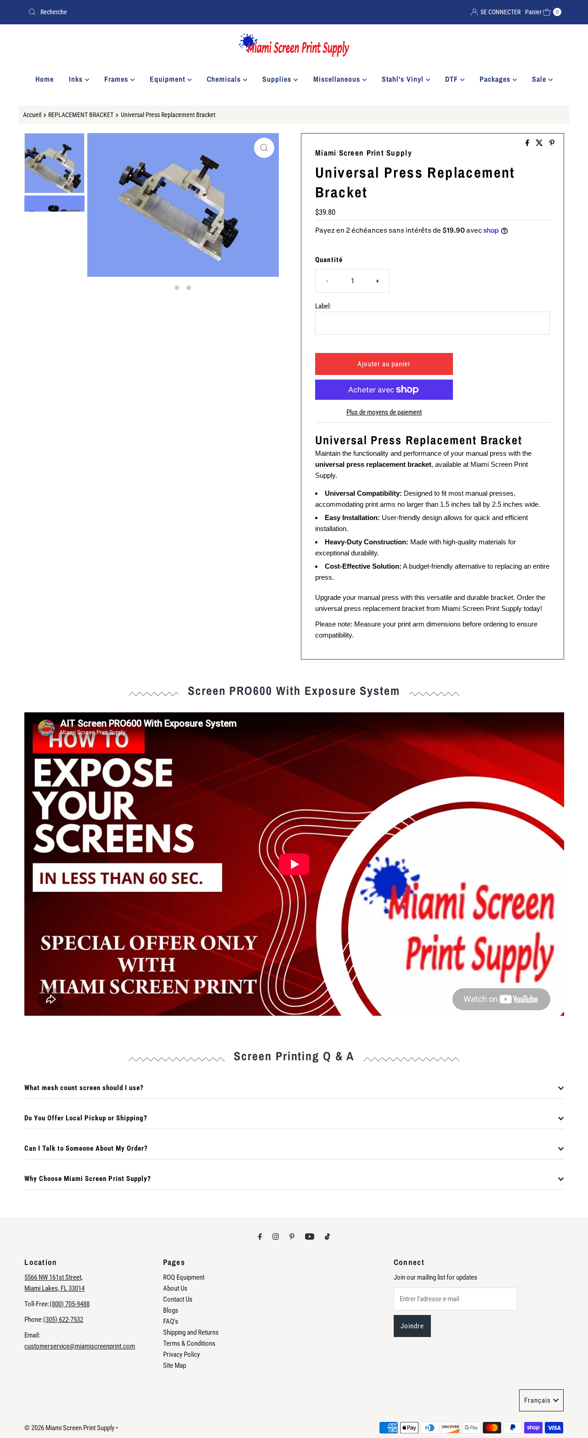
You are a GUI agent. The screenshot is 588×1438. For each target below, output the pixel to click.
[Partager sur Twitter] (540, 143)
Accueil (32, 114)
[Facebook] (260, 1236)
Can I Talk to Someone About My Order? (86, 1148)
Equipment (168, 79)
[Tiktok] (327, 1236)
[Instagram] (275, 1236)
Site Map (174, 1365)
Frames (117, 79)
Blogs (170, 1310)
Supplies (278, 79)
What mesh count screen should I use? (84, 1088)
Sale (540, 79)
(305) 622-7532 (63, 1319)
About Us (175, 1288)
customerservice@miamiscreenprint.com (79, 1346)
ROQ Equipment (183, 1277)
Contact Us (177, 1299)
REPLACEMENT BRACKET (80, 114)
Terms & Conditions (189, 1343)
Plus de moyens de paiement (384, 412)
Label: (323, 306)
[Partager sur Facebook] (528, 143)
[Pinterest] (291, 1236)
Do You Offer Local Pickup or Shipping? (85, 1118)
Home (44, 79)
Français (537, 1400)
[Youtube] (309, 1236)
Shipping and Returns (191, 1332)
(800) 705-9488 (70, 1304)
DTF (452, 79)
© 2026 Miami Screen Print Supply (69, 1428)
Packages (496, 79)
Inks (77, 79)
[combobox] (157, 12)
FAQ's (170, 1321)
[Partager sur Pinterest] (551, 143)
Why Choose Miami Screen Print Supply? (87, 1179)
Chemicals (225, 79)
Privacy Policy (181, 1354)
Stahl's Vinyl (404, 79)
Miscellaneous (337, 79)
